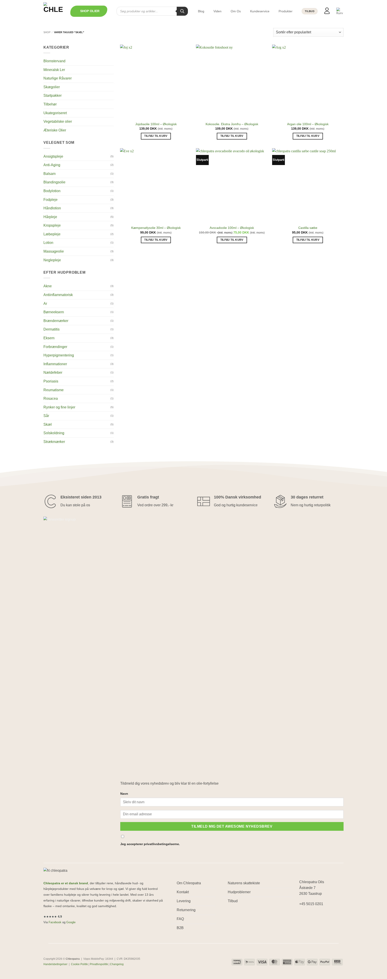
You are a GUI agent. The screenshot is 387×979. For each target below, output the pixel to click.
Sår (46, 416)
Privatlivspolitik (99, 964)
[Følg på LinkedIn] (319, 915)
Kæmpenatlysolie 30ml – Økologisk (156, 228)
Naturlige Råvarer (57, 78)
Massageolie (53, 251)
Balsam (49, 174)
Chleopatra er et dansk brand (65, 883)
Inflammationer (55, 364)
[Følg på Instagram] (311, 915)
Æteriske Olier (54, 130)
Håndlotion (52, 208)
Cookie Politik (79, 964)
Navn (124, 793)
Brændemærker (55, 321)
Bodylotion (51, 191)
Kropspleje (52, 225)
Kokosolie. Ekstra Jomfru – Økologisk (232, 124)
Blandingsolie (54, 182)
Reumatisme (53, 390)
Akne (47, 286)
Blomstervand (54, 61)
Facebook (55, 922)
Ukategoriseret (55, 113)
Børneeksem (53, 312)
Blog (201, 11)
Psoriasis (50, 381)
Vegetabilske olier (57, 121)
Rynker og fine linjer (59, 407)
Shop (46, 32)
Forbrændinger (55, 347)
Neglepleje (52, 260)
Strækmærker (54, 442)
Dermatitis (51, 329)
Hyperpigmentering (58, 355)
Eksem (48, 338)
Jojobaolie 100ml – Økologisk (156, 124)
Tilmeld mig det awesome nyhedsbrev (231, 826)
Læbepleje (51, 234)
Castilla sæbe (307, 228)
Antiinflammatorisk (58, 295)
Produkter (285, 11)
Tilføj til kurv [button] (155, 136)
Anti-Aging (51, 165)
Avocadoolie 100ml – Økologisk (232, 228)
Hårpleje (50, 217)
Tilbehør (50, 104)
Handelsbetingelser (55, 964)
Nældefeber (52, 372)
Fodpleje (50, 200)
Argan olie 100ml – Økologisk (308, 124)
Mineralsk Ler (54, 70)
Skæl (47, 424)
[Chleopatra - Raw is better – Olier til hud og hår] (53, 11)
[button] (88, 11)
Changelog (117, 964)
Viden (217, 11)
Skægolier (51, 87)
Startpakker (52, 95)
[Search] (182, 11)
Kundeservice (259, 11)
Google (70, 922)
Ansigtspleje (53, 156)
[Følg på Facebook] (303, 915)
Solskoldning (53, 433)
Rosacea (50, 398)
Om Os (236, 11)
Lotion (48, 243)
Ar (45, 303)
